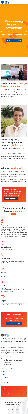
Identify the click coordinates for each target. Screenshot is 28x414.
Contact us (5, 374)
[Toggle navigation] (23, 2)
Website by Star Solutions (14, 410)
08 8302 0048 (6, 371)
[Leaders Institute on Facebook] (2, 383)
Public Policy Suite (19, 407)
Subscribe (6, 393)
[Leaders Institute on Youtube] (8, 383)
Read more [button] (3, 276)
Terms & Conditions (9, 407)
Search (2, 380)
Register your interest (15, 40)
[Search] (26, 2)
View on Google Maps (9, 368)
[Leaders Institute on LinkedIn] (5, 383)
